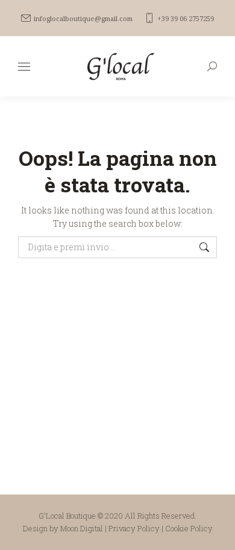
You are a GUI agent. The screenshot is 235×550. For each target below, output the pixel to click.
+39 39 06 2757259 (185, 18)
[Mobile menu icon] (24, 66)
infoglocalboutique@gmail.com (83, 18)
